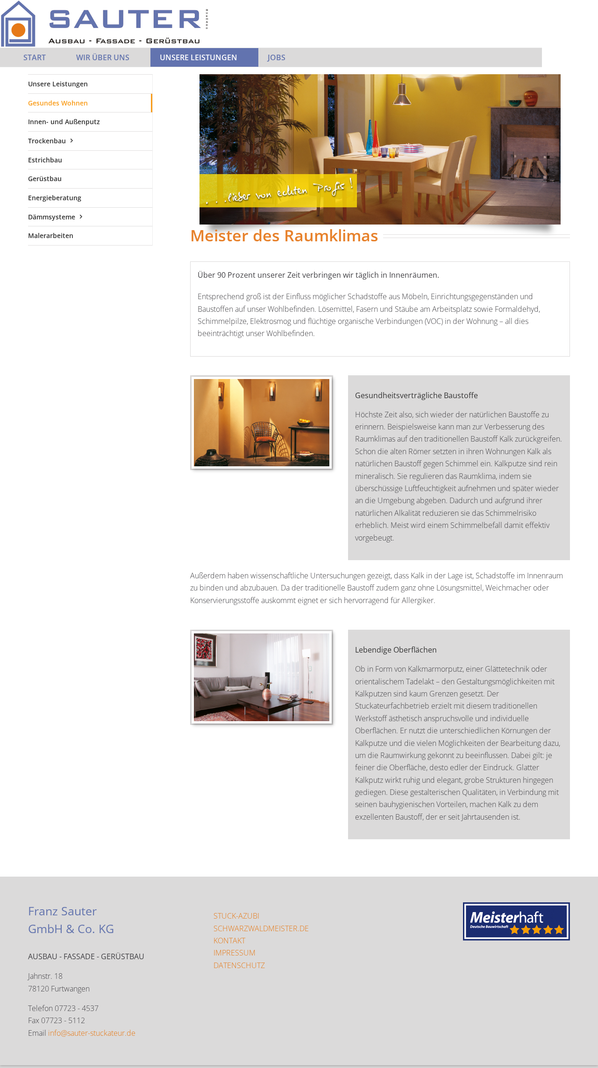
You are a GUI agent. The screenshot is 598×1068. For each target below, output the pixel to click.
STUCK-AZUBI (236, 916)
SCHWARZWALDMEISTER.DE (261, 928)
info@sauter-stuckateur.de (91, 1033)
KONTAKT (229, 940)
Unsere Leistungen (58, 83)
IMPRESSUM (235, 953)
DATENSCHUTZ (239, 965)
